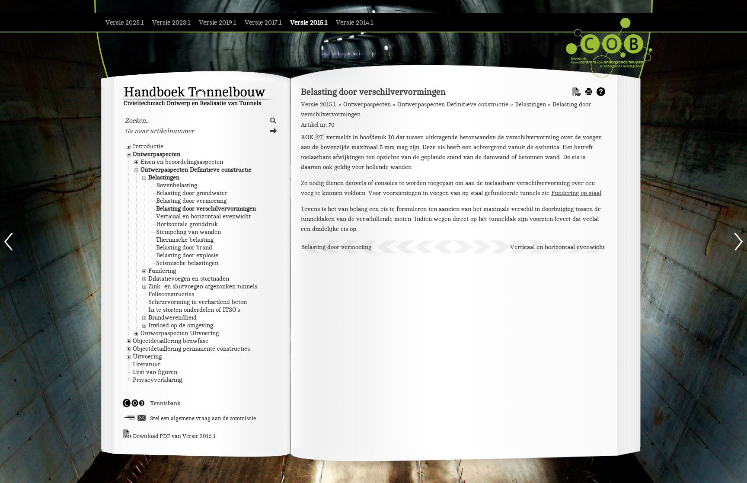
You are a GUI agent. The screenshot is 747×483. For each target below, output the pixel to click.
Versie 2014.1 (354, 22)
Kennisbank (165, 403)
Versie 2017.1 (263, 22)
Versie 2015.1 (308, 22)
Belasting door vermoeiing (336, 247)
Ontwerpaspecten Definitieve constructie (452, 104)
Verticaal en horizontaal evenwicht (557, 247)
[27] (320, 137)
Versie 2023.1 (171, 22)
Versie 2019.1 (217, 22)
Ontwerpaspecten (367, 104)
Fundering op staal (576, 193)
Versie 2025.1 (124, 22)
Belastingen (530, 104)
